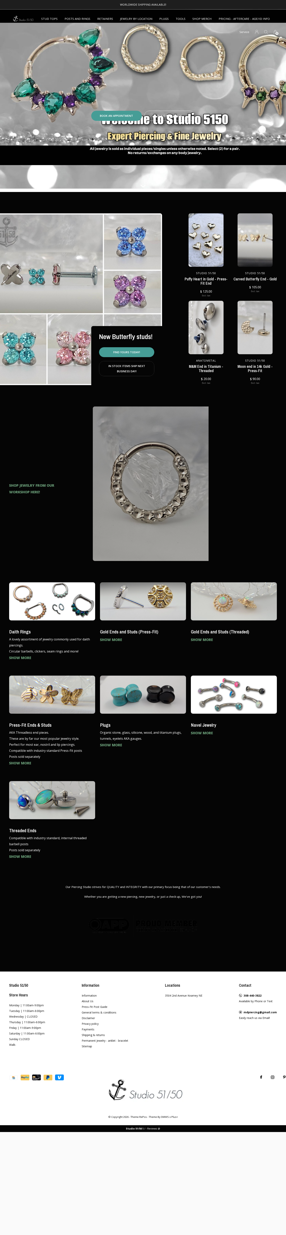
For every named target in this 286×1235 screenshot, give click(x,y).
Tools (180, 19)
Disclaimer (88, 1018)
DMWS (165, 1117)
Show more (20, 657)
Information (89, 995)
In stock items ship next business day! (126, 368)
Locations (172, 985)
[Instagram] (272, 1077)
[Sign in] (256, 32)
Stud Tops (49, 19)
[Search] (266, 32)
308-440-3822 (252, 995)
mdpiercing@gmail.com (260, 1012)
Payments (88, 1029)
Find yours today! (126, 352)
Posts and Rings (77, 19)
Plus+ (174, 1117)
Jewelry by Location (136, 19)
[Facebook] (261, 1077)
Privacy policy (90, 1024)
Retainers (105, 19)
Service (244, 32)
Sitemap (87, 1046)
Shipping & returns (93, 1035)
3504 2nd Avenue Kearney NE (183, 995)
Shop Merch (202, 19)
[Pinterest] (284, 1077)
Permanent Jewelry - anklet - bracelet (105, 1040)
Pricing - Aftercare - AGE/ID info (244, 19)
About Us (87, 1001)
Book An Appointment (116, 116)
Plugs (164, 19)
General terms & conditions (99, 1012)
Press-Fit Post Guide (94, 1007)
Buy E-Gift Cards (169, 116)
